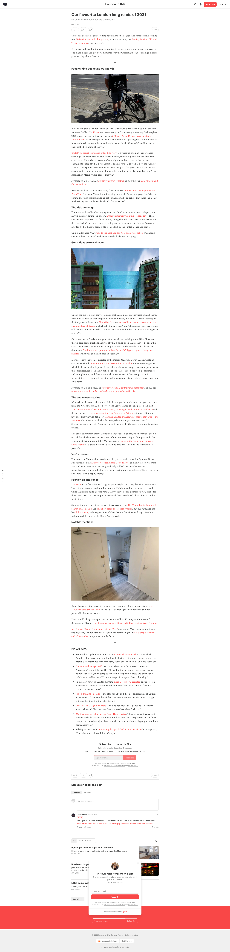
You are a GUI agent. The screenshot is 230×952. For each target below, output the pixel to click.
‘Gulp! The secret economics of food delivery (93, 153)
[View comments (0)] (95, 856)
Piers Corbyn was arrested (127, 682)
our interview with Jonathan (111, 181)
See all (76, 899)
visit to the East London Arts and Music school (120, 233)
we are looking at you (97, 39)
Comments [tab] (77, 792)
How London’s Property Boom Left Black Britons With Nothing (125, 623)
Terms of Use (126, 902)
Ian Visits (80, 694)
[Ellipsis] (157, 814)
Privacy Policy (133, 905)
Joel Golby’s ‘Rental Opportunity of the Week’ (94, 629)
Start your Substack (109, 941)
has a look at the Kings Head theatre (107, 714)
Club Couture (81, 512)
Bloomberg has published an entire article (119, 729)
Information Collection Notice (114, 905)
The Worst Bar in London (141, 505)
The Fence (76, 484)
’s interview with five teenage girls (130, 216)
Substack (103, 947)
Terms (120, 935)
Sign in (222, 4)
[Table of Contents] (2, 476)
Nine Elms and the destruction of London (111, 363)
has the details (92, 694)
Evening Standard (140, 39)
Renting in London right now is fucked (92, 847)
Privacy (114, 935)
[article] (115, 852)
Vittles (96, 132)
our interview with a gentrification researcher (123, 388)
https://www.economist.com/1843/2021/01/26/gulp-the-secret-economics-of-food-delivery (114, 823)
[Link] (68, 69)
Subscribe (210, 4)
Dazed (110, 216)
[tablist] (81, 792)
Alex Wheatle (105, 322)
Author (80, 817)
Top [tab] (74, 841)
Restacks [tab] (87, 792)
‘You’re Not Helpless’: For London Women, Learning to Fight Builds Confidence (112, 409)
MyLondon (81, 39)
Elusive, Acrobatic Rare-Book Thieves (110, 463)
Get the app (127, 941)
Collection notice (131, 935)
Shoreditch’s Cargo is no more (91, 705)
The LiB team (82, 814)
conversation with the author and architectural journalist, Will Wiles (103, 391)
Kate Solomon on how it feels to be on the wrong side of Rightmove (99, 851)
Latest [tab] (80, 841)
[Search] (195, 4)
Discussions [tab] (89, 841)
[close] (138, 863)
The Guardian (82, 714)
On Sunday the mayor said (89, 666)
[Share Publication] (200, 4)
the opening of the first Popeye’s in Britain (111, 413)
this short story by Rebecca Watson (114, 509)
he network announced (124, 654)
